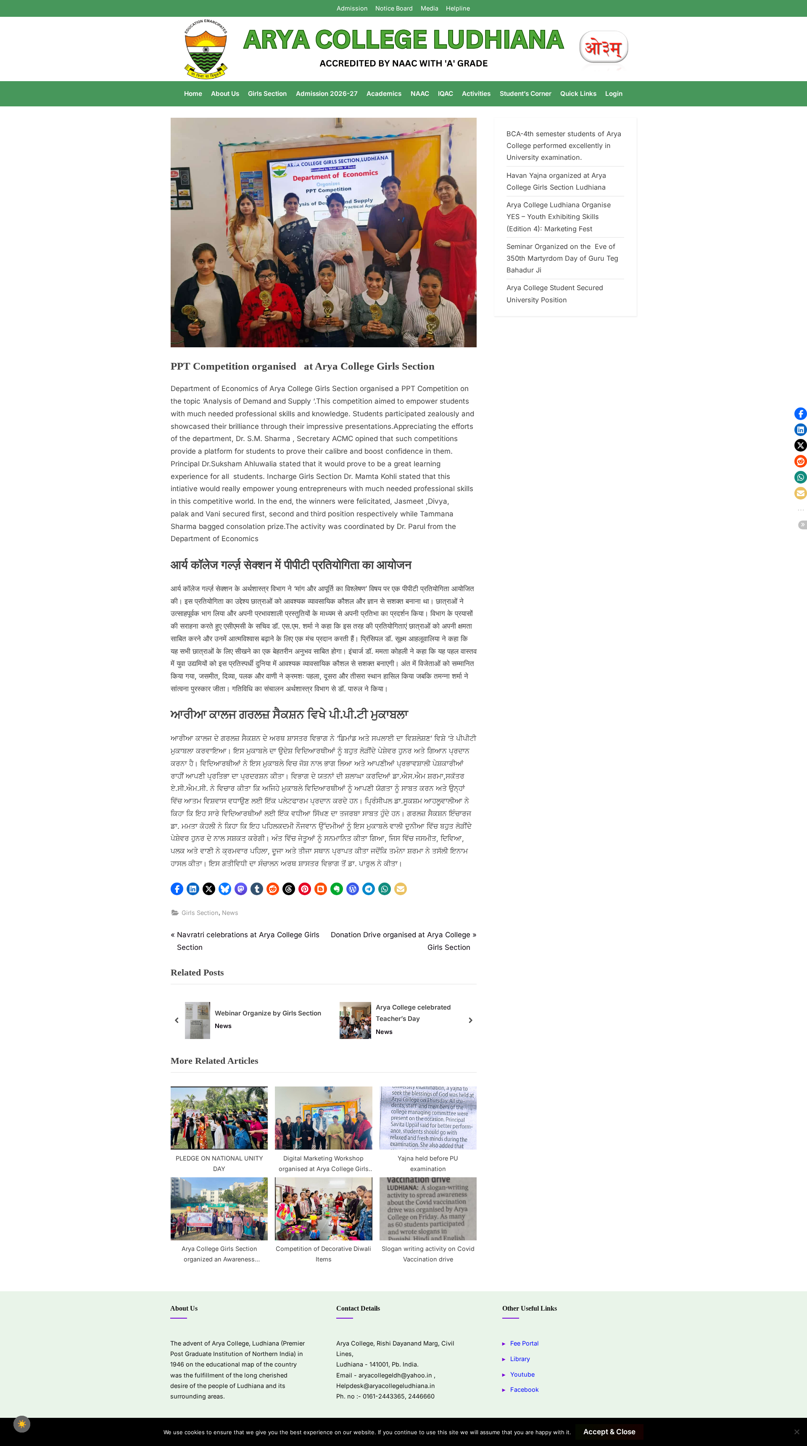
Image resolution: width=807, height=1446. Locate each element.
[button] (177, 889)
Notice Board (394, 8)
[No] (796, 1431)
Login (613, 94)
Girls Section (267, 94)
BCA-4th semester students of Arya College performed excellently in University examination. (563, 146)
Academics (384, 94)
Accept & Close (609, 1431)
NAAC (420, 94)
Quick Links (578, 94)
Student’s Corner (525, 94)
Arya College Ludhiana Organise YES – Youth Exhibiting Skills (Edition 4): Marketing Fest (558, 217)
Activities (476, 94)
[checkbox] (21, 1424)
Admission (352, 8)
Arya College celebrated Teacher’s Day (413, 1013)
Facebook (524, 1389)
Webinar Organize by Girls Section (268, 1013)
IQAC (445, 94)
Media (429, 8)
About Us (225, 94)
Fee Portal (524, 1343)
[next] (470, 1020)
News (230, 912)
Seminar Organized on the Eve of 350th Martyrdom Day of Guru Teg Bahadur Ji (562, 258)
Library (520, 1358)
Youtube (522, 1374)
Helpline (458, 8)
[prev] (177, 1020)
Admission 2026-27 (327, 94)
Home (193, 94)
